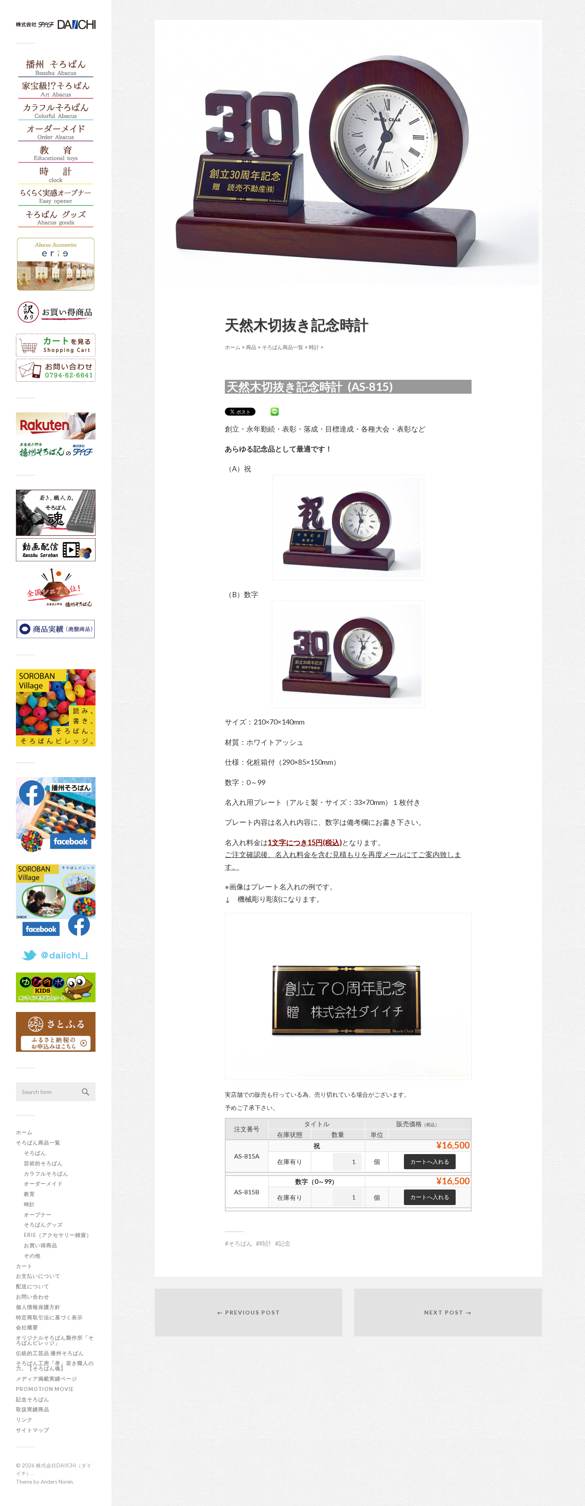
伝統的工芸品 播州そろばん (50, 1353)
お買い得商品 (40, 1245)
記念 (285, 1243)
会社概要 (27, 1327)
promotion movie (47, 1389)
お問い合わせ (32, 1296)
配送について (32, 1286)
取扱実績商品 (32, 1409)
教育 (29, 1194)
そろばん (35, 1153)
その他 (32, 1255)
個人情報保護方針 (38, 1307)
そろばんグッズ (43, 1224)
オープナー (38, 1214)
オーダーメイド (43, 1183)
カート (24, 1266)
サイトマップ (32, 1430)
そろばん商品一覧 (38, 1142)
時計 (29, 1204)
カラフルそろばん (46, 1173)
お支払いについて (38, 1276)
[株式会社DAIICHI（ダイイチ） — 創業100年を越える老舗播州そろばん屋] (56, 24)
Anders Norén (57, 1482)
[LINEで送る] (275, 411)
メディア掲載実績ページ (46, 1378)
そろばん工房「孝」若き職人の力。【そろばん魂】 (55, 1365)
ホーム (24, 1132)
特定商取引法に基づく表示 (49, 1317)
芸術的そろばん (43, 1163)
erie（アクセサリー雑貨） (58, 1235)
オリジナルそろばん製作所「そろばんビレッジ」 (55, 1340)
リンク (24, 1419)
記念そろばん (32, 1399)
